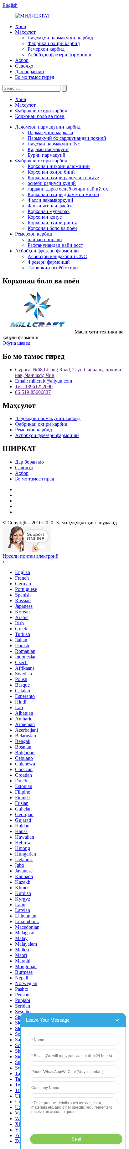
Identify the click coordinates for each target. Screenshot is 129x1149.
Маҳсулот (25, 32)
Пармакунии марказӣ (50, 132)
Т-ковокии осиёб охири (53, 267)
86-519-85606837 (33, 392)
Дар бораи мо (29, 71)
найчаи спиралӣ (45, 239)
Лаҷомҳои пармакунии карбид (60, 37)
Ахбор (21, 60)
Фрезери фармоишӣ (49, 262)
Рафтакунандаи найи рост (55, 245)
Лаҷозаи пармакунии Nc (54, 143)
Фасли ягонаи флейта (51, 205)
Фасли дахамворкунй (50, 200)
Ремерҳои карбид (46, 49)
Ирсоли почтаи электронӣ (31, 556)
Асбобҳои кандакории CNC (57, 256)
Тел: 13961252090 (34, 386)
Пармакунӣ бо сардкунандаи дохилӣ (67, 138)
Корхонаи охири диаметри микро (63, 194)
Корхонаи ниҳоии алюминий (59, 166)
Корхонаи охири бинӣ (51, 172)
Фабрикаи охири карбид (54, 43)
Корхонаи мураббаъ (49, 211)
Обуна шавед (16, 343)
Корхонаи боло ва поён (39, 116)
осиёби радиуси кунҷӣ (52, 183)
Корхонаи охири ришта (52, 222)
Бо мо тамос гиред (34, 77)
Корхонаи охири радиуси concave (63, 177)
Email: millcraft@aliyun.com (43, 381)
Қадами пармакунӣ (48, 149)
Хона (20, 26)
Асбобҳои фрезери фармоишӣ (59, 54)
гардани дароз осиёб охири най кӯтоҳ (68, 188)
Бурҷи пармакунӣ (46, 155)
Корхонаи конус (45, 217)
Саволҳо (24, 66)
